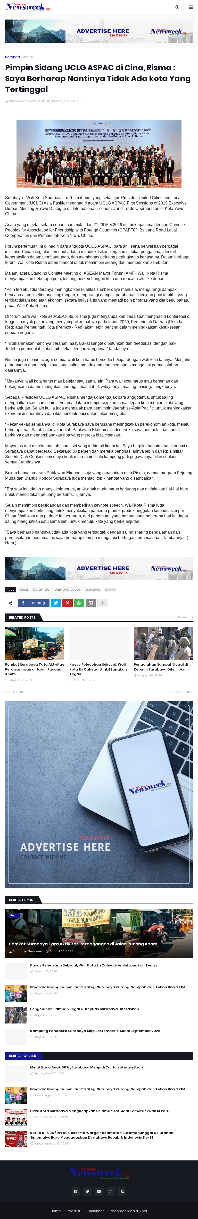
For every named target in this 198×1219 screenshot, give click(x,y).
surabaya (93, 590)
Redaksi (73, 1210)
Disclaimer (95, 1210)
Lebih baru (17, 691)
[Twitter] (56, 603)
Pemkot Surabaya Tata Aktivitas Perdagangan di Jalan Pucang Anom (34, 669)
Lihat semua (182, 617)
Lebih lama (181, 691)
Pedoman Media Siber (128, 1210)
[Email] (91, 603)
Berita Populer (22, 1055)
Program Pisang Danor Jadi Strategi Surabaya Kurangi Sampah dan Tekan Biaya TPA (107, 987)
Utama (110, 590)
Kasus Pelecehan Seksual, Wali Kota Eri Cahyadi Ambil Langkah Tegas (98, 669)
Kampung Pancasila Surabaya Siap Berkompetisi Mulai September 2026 (95, 1031)
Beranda (12, 56)
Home (56, 1210)
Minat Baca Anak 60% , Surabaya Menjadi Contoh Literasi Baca (86, 1067)
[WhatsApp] (79, 603)
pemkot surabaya (67, 590)
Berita (28, 56)
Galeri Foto (41, 590)
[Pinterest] (67, 603)
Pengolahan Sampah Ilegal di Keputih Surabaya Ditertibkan (161, 667)
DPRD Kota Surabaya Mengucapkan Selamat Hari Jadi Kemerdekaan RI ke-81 (100, 1111)
